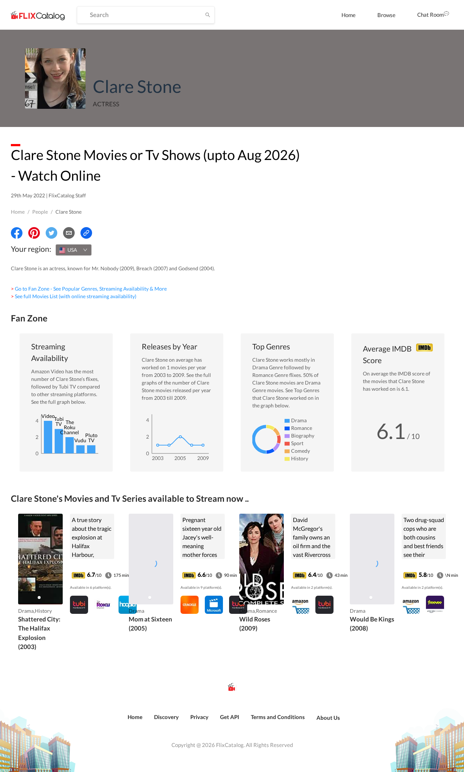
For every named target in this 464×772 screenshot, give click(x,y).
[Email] (69, 233)
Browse (386, 15)
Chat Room (430, 14)
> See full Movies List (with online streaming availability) (73, 296)
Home (348, 15)
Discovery (166, 717)
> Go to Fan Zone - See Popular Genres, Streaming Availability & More (89, 289)
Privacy (199, 717)
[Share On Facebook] (16, 233)
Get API (229, 717)
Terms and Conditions (278, 717)
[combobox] (73, 250)
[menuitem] (348, 15)
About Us (328, 717)
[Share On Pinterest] (34, 233)
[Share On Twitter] (51, 233)
